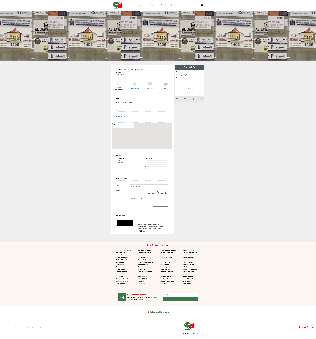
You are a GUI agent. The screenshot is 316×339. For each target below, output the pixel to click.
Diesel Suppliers (120, 283)
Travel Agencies (187, 281)
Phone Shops (163, 283)
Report (190, 92)
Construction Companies (122, 279)
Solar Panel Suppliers (188, 262)
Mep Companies (164, 264)
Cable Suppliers (120, 262)
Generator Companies (144, 269)
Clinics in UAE (119, 274)
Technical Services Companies (191, 269)
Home (141, 5)
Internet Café (141, 281)
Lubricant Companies (166, 257)
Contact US (189, 88)
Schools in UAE (187, 255)
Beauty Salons (120, 255)
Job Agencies (141, 283)
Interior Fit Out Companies (145, 279)
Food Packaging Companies (145, 262)
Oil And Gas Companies (166, 274)
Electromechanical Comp (144, 250)
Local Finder (150, 5)
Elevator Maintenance (144, 255)
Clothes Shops (120, 276)
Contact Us (174, 5)
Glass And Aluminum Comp (145, 272)
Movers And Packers (165, 269)
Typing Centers (187, 283)
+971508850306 (180, 81)
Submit (161, 208)
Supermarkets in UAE (188, 264)
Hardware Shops (142, 274)
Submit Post (163, 5)
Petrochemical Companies (167, 281)
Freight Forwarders (143, 264)
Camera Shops (120, 264)
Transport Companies (188, 279)
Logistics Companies (165, 255)
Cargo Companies (120, 267)
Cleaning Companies (121, 272)
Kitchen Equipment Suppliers (168, 250)
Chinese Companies (121, 269)
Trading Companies (188, 276)
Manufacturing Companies (167, 260)
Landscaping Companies (166, 253)
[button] (116, 225)
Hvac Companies (142, 276)
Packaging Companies (166, 276)
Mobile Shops (164, 267)
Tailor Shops (186, 267)
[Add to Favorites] (166, 85)
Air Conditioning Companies (123, 250)
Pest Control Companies (166, 279)
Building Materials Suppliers (123, 260)
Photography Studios (188, 250)
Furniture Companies (143, 267)
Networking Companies (166, 272)
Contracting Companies (122, 281)
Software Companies (188, 260)
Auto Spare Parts (120, 253)
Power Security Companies (190, 253)
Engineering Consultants (144, 257)
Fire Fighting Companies (144, 260)
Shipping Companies (188, 257)
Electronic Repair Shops (144, 253)
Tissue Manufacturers (188, 272)
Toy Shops (185, 274)
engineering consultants (123, 116)
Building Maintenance (122, 257)
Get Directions (135, 88)
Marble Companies (165, 262)
